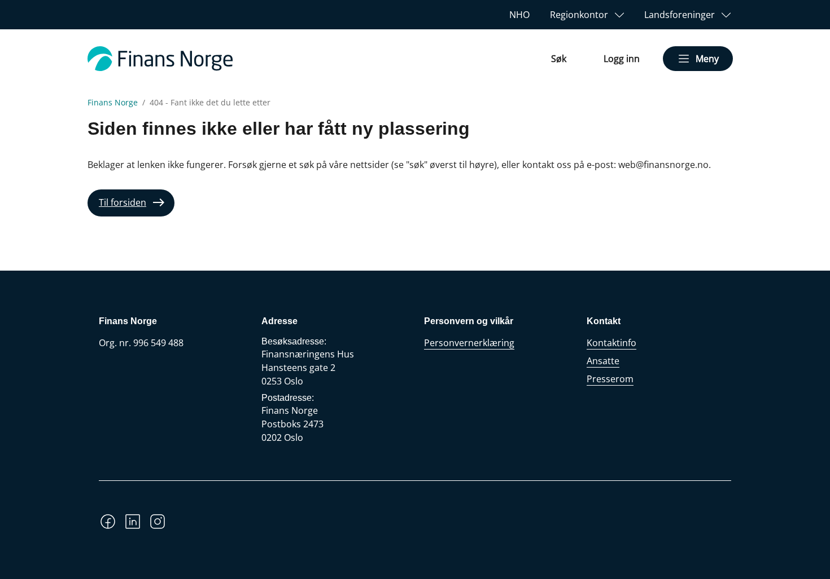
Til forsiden (122, 202)
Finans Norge (113, 103)
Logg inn (622, 58)
